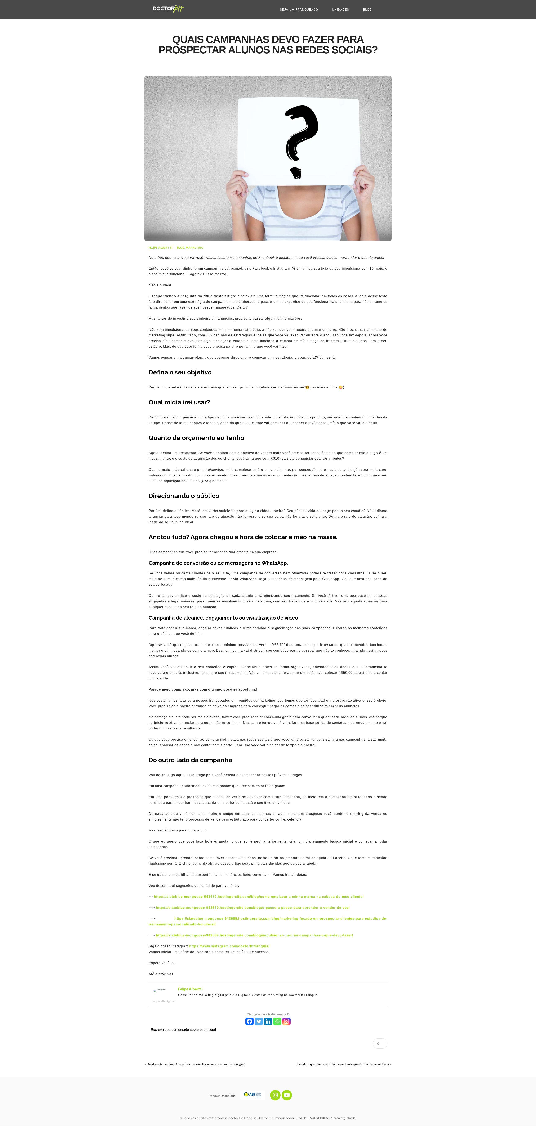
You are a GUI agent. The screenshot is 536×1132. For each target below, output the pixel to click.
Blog (180, 247)
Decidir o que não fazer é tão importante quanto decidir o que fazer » (344, 1064)
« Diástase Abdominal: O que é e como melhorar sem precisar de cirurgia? (194, 1064)
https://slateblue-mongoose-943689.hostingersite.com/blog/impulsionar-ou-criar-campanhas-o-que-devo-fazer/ (254, 935)
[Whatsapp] (277, 1021)
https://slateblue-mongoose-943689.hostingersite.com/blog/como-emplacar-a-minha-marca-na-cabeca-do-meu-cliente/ (259, 896)
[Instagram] (286, 1021)
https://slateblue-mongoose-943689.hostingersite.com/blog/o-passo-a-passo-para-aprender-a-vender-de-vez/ (253, 907)
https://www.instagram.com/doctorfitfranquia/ (229, 946)
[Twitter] (259, 1021)
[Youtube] (287, 1095)
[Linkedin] (268, 1021)
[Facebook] (249, 1021)
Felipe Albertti (160, 247)
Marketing (194, 247)
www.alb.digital (164, 1001)
